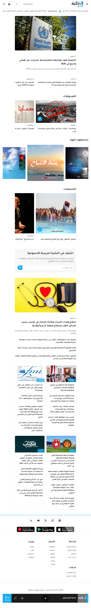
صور (32, 550)
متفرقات (52, 547)
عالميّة (52, 554)
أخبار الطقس (71, 573)
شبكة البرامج (71, 547)
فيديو (32, 547)
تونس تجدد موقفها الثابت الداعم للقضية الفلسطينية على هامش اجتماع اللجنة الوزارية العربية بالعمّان (61, 421)
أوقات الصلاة (71, 576)
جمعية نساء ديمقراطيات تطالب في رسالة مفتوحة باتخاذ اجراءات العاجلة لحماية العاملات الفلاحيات (47, 341)
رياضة (72, 450)
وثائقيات (31, 557)
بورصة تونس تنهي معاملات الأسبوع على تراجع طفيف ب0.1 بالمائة (31, 398)
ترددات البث (72, 557)
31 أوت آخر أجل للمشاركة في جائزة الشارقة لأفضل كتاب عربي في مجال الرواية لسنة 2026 (30, 493)
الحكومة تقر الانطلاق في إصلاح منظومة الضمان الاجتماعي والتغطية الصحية (62, 387)
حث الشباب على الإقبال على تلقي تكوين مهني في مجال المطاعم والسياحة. (30, 387)
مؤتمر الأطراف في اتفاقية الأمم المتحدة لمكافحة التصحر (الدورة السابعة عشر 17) (57, 84)
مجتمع (72, 318)
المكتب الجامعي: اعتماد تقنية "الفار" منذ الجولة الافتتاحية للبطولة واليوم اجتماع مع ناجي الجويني (62, 489)
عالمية (72, 57)
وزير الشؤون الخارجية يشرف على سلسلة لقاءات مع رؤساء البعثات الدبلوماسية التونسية (61, 398)
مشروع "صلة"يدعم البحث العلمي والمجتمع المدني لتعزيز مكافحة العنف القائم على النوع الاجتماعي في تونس (45, 357)
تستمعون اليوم (79, 140)
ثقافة (73, 125)
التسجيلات (69, 189)
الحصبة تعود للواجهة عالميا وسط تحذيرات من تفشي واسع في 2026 (47, 62)
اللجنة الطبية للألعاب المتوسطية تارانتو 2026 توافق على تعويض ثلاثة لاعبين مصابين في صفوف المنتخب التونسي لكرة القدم (61, 476)
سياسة (71, 380)
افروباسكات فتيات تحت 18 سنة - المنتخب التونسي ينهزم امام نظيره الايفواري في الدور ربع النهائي (61, 502)
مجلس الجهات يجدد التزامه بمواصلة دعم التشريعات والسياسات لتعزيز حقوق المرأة (62, 409)
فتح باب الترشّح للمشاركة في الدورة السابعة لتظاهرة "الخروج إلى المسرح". (30, 482)
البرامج (73, 554)
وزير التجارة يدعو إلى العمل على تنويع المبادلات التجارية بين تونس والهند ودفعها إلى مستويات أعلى (30, 427)
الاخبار (73, 79)
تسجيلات (30, 554)
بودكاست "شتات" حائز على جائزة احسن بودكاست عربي (57, 130)
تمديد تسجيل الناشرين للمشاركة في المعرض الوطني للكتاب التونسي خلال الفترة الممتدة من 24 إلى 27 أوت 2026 (31, 459)
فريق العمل (71, 550)
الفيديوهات (69, 96)
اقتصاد (40, 380)
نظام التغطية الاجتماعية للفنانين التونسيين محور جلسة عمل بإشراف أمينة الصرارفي (47, 349)
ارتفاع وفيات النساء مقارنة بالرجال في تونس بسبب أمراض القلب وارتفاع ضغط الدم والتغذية (48, 324)
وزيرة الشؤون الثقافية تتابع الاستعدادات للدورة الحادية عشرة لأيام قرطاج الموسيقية (31, 471)
